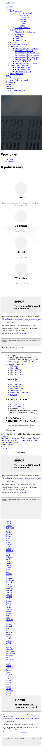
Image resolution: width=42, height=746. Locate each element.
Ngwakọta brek (16, 30)
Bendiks (23, 19)
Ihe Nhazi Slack (16, 11)
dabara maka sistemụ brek (10, 438)
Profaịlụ (8, 76)
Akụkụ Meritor (20, 38)
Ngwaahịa (9, 9)
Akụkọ (8, 84)
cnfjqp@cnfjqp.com (17, 404)
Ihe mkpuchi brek (16, 74)
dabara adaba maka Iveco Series (26, 49)
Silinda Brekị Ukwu (22, 69)
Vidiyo (8, 86)
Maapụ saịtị (5, 436)
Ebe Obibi (9, 7)
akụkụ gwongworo (12, 442)
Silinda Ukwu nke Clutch (19, 65)
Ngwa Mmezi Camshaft (19, 44)
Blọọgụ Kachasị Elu (17, 90)
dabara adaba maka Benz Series (26, 59)
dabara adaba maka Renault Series (27, 53)
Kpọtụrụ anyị (10, 82)
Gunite (22, 24)
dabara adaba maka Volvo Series (27, 57)
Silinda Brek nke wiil (23, 67)
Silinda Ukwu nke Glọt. (29, 440)
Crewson (23, 21)
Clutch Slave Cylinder (23, 72)
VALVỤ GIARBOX (23, 61)
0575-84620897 (16, 406)
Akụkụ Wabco (20, 40)
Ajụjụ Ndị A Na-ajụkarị (19, 80)
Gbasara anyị (15, 78)
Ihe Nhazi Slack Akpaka (24, 13)
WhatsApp (5, 449)
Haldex (22, 26)
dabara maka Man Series (24, 51)
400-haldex (24, 15)
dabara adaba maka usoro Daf (26, 63)
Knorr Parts (19, 36)
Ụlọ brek (13, 42)
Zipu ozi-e (5, 446)
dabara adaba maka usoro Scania (27, 55)
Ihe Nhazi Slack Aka (22, 28)
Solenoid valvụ (15, 46)
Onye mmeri (24, 17)
